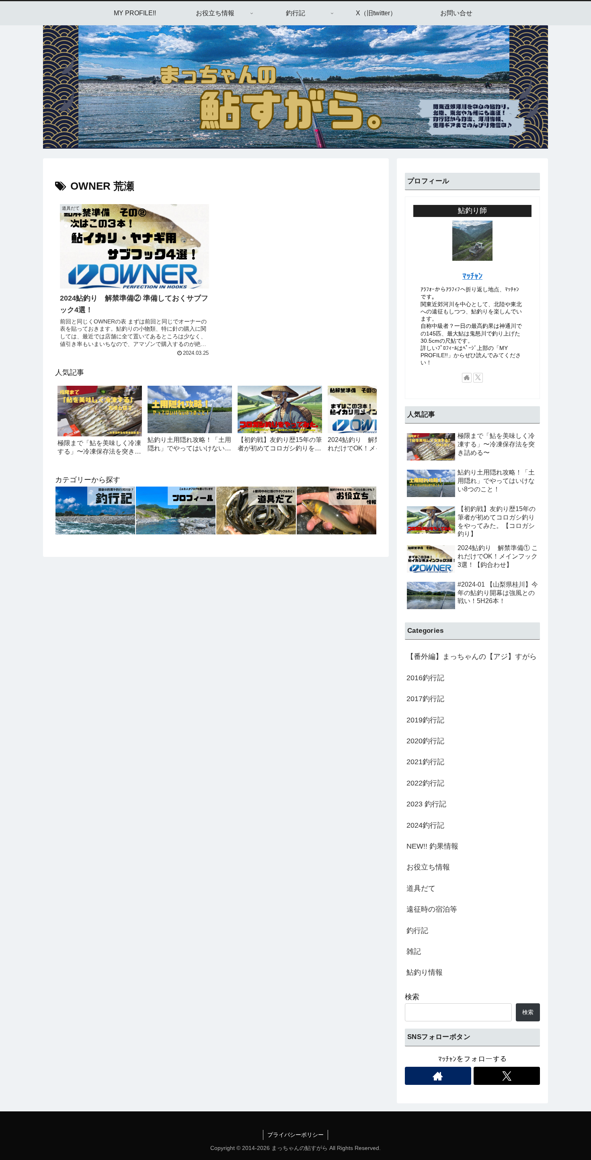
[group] (99, 424)
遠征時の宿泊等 (431, 909)
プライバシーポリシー (295, 1134)
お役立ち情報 (428, 867)
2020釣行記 (425, 741)
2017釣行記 (425, 699)
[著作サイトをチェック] (467, 378)
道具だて (420, 888)
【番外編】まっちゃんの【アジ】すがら (471, 657)
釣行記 (417, 931)
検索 (412, 997)
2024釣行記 (425, 825)
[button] (362, 423)
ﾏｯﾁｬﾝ (472, 276)
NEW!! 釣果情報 (432, 846)
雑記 (413, 951)
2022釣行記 (425, 783)
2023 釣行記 (426, 804)
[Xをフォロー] (478, 378)
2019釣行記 (425, 720)
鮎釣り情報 (424, 972)
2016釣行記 (425, 678)
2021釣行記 (425, 762)
